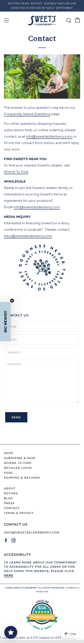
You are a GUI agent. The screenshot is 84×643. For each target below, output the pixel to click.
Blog (8, 498)
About (10, 488)
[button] (5, 321)
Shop (8, 453)
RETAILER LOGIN (18, 467)
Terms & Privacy (19, 513)
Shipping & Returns (22, 477)
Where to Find (17, 463)
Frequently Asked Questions (27, 114)
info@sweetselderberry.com (49, 136)
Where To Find (16, 172)
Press (9, 503)
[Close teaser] (12, 300)
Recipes (11, 493)
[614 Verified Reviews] (42, 632)
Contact (12, 508)
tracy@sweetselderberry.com (28, 236)
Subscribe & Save (20, 458)
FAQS (8, 472)
